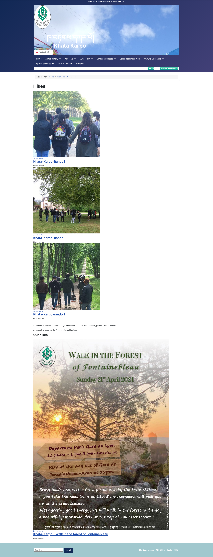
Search (68, 550)
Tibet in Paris (64, 63)
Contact (80, 63)
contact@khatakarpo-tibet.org (112, 1)
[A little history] (59, 58)
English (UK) (43, 52)
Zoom (35, 158)
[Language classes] (114, 58)
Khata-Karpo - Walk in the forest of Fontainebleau (70, 534)
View (41, 158)
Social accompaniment (130, 59)
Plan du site (167, 550)
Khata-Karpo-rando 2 (49, 314)
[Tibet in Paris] (71, 63)
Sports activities (43, 63)
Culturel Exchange (152, 59)
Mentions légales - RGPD (150, 550)
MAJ (176, 550)
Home (39, 59)
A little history (51, 59)
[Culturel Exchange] (162, 58)
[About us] (74, 58)
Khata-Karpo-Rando (48, 238)
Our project (85, 59)
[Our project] (91, 58)
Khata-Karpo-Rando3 (49, 161)
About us (69, 59)
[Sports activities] (52, 63)
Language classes (105, 59)
